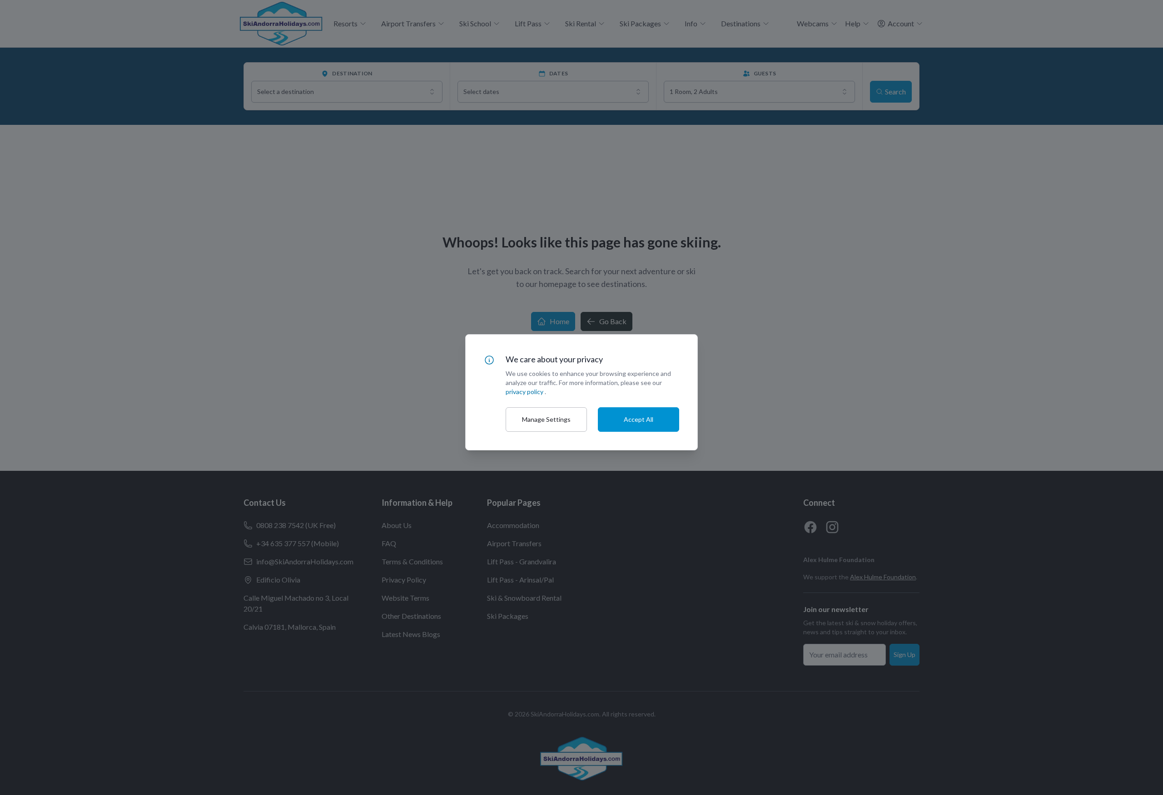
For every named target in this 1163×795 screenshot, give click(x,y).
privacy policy (524, 391)
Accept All (638, 419)
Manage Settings (546, 419)
